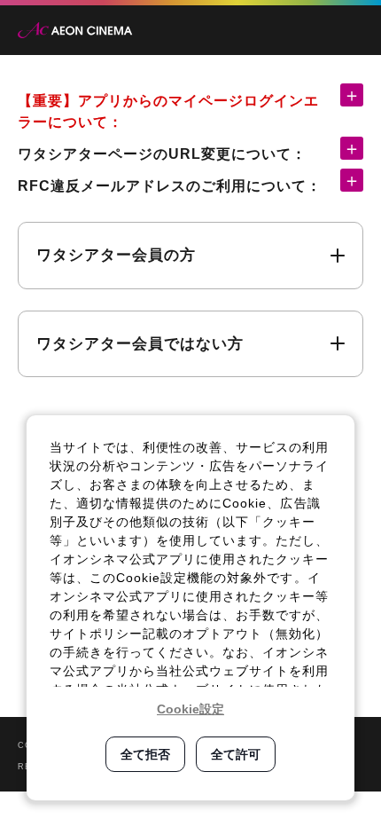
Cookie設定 (190, 709)
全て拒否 (145, 754)
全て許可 (235, 754)
